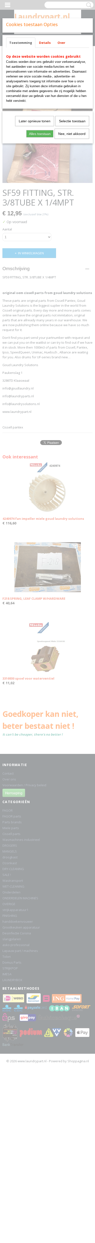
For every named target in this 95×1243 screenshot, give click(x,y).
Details (45, 42)
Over (61, 42)
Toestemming (20, 42)
